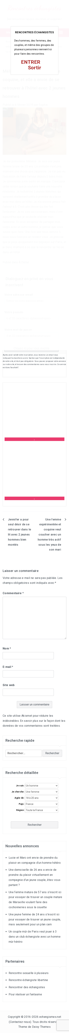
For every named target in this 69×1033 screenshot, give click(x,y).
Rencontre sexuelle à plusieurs (29, 973)
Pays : (22, 804)
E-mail (8, 667)
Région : (20, 810)
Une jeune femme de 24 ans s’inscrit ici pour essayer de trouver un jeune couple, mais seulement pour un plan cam (35, 919)
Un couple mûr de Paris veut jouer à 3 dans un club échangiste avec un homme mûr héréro (35, 936)
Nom (7, 648)
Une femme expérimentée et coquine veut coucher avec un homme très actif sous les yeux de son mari (49, 534)
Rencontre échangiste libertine (28, 980)
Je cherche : (18, 792)
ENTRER (30, 62)
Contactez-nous (20, 1022)
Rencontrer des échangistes (27, 987)
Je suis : (20, 785)
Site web (9, 685)
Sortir (34, 68)
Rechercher (35, 824)
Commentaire (13, 593)
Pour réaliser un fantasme (25, 994)
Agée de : (20, 798)
